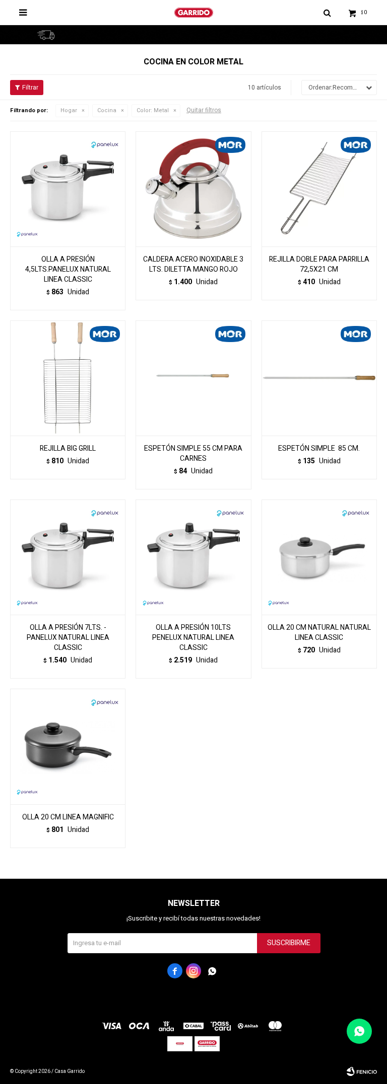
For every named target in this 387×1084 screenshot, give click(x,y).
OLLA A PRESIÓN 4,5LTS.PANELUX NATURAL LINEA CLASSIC (68, 270)
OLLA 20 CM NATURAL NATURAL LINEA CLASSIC (319, 633)
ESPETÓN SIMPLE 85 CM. (319, 449)
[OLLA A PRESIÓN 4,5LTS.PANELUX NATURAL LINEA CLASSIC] (67, 188)
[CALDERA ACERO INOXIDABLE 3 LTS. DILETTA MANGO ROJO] (193, 188)
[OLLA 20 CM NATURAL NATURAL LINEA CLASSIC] (319, 557)
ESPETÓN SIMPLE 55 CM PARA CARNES (193, 454)
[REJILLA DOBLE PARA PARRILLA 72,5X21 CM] (319, 188)
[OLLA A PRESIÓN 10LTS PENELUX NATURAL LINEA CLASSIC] (193, 557)
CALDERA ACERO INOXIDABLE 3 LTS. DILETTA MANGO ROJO (193, 265)
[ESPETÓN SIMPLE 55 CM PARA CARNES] (193, 378)
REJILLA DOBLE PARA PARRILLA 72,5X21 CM (319, 265)
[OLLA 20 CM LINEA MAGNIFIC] (67, 746)
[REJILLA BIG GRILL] (67, 378)
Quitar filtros (203, 110)
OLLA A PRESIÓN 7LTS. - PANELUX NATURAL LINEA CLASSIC (68, 638)
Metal (153, 110)
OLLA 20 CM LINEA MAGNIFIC (68, 817)
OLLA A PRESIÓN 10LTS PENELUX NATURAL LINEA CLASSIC (193, 638)
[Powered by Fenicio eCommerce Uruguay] (362, 1071)
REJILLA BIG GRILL (68, 449)
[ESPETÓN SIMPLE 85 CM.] (319, 378)
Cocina (106, 110)
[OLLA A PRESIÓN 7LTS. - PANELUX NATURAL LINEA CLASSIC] (67, 557)
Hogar (68, 110)
